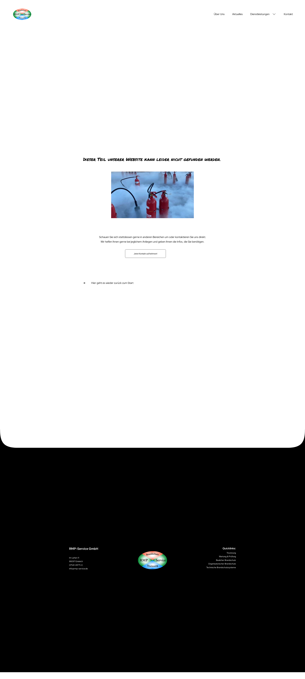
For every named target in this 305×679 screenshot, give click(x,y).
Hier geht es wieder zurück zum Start (112, 283)
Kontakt (288, 14)
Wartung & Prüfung (227, 556)
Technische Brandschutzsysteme (221, 567)
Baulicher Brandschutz (226, 560)
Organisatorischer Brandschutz (222, 563)
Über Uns (219, 14)
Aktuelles (237, 14)
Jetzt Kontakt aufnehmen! (145, 253)
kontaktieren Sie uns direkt (190, 237)
